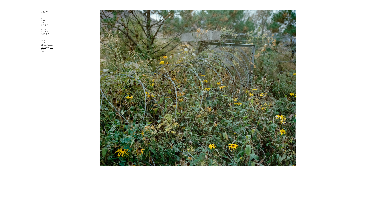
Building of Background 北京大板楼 (45, 33)
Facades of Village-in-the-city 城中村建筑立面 (47, 46)
